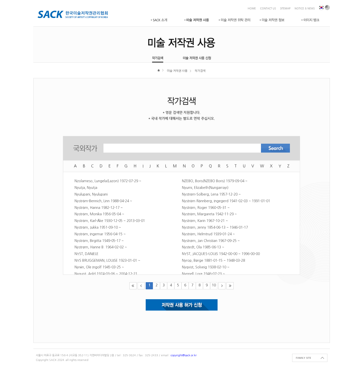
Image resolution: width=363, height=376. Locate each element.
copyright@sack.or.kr (184, 355)
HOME (252, 8)
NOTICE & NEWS (305, 8)
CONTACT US (268, 8)
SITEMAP (285, 8)
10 (214, 285)
